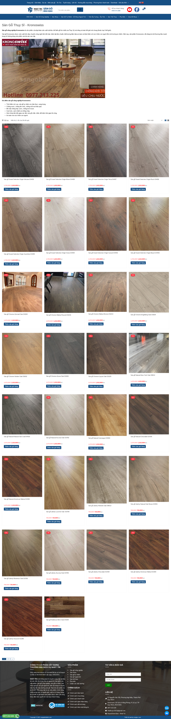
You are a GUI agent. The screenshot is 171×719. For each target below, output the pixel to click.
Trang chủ (30, 2)
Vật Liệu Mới (123, 2)
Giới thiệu (38, 2)
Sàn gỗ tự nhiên (66, 17)
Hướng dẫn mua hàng (85, 2)
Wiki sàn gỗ (51, 2)
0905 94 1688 (116, 10)
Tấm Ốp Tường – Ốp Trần (97, 17)
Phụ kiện (122, 17)
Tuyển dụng (66, 2)
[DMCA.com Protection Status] (37, 705)
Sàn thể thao (112, 17)
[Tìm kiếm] (80, 9)
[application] (128, 3)
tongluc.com (137, 717)
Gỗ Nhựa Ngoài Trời (79, 17)
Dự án (44, 2)
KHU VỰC (30, 17)
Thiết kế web (128, 717)
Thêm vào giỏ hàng (11, 189)
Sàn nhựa (55, 17)
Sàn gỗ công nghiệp (42, 17)
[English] (140, 2)
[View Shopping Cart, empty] (143, 9)
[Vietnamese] (142, 2)
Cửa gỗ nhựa (132, 17)
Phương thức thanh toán (101, 2)
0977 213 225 (8, 716)
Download (114, 2)
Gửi (108, 685)
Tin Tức (59, 2)
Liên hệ (74, 2)
